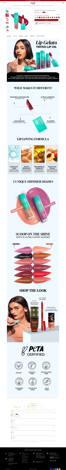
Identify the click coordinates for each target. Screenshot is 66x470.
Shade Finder (38, 5)
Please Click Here (10, 464)
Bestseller (14, 5)
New (23, 5)
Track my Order (24, 461)
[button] (34, 442)
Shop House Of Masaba (25, 462)
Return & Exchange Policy (25, 456)
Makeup (25, 5)
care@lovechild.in (10, 459)
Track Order (51, 5)
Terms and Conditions (25, 457)
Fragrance (29, 5)
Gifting (35, 5)
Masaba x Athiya (19, 5)
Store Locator (43, 5)
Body (32, 5)
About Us (47, 5)
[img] (12, 419)
